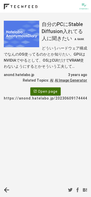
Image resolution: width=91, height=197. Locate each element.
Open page (45, 91)
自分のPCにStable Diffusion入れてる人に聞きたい (63, 31)
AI (51, 80)
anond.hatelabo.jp (19, 75)
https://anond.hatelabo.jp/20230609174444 (45, 98)
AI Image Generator (71, 80)
